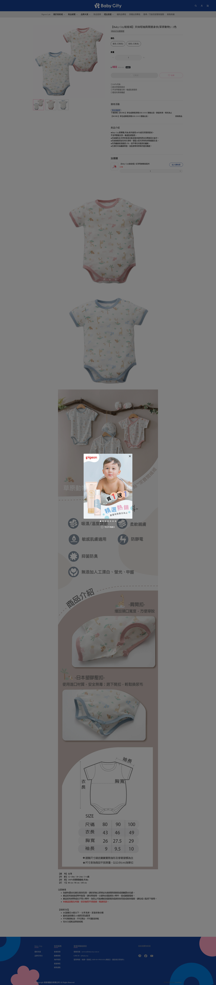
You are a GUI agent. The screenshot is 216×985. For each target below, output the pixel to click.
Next (129, 486)
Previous (86, 486)
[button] (129, 456)
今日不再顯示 (109, 527)
